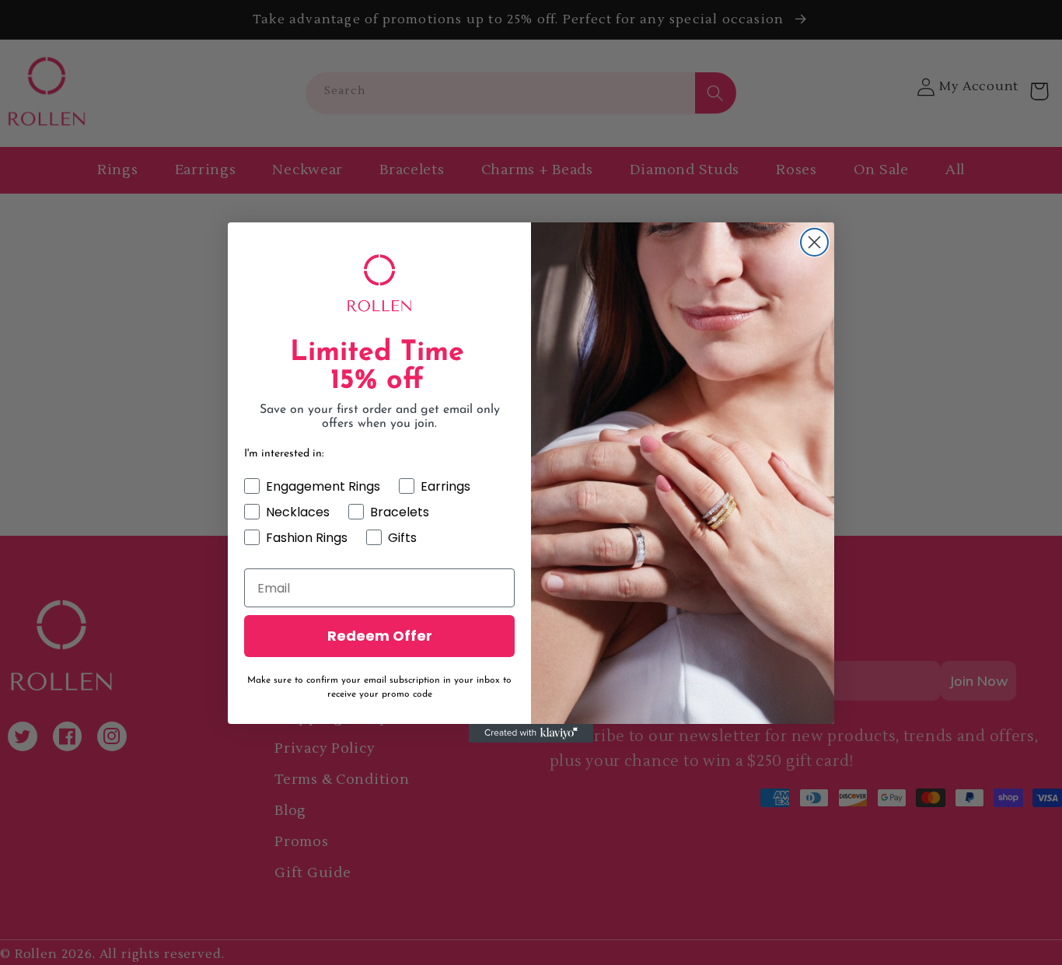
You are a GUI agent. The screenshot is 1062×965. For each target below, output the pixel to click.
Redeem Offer (379, 635)
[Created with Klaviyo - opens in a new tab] (531, 733)
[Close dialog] (814, 242)
